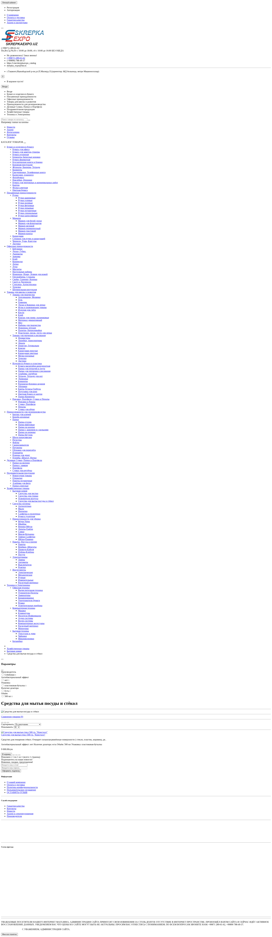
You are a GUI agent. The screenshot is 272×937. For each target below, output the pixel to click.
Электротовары (19, 557)
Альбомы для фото (21, 483)
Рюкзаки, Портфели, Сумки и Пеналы (30, 399)
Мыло (21, 509)
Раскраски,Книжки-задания (31, 384)
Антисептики (24, 506)
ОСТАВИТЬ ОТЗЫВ (17, 792)
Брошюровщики (26, 598)
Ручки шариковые (27, 198)
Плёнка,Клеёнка (26, 552)
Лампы (21, 559)
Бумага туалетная (26, 516)
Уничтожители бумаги (29, 600)
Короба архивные (20, 417)
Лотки (15, 264)
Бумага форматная (21, 159)
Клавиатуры (24, 613)
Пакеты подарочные (22, 480)
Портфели (17, 468)
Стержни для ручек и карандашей (28, 238)
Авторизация (13, 10)
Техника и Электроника (18, 585)
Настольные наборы (22, 272)
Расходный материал (28, 582)
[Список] (5, 722)
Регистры (17, 440)
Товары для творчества (23, 294)
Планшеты (17, 452)
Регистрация (13, 7)
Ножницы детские (27, 328)
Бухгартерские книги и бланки (27, 162)
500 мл (8, 696)
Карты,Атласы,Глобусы (29, 389)
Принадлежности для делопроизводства (26, 412)
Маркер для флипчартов (30, 223)
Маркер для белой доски (30, 221)
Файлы (15, 442)
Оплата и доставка (16, 17)
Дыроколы (17, 254)
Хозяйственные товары (18, 488)
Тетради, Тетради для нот (30, 376)
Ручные (22, 577)
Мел (20, 322)
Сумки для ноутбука (22, 470)
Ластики (16, 243)
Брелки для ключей (21, 414)
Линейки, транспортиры (30, 340)
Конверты (17, 170)
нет (6, 680)
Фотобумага (18, 177)
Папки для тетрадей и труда (31, 368)
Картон (16, 185)
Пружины (17, 447)
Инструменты (19, 570)
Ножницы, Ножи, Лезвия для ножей (30, 274)
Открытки (17, 478)
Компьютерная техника (23, 608)
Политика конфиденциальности (22, 787)
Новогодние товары (22, 475)
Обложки (22, 386)
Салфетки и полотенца (29, 514)
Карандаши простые (28, 351)
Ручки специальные (27, 213)
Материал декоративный (30, 320)
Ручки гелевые (25, 200)
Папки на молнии (21, 463)
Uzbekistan (10, 675)
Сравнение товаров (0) (12, 716)
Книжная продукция (22, 165)
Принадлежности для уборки (26, 519)
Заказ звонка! (22, 55)
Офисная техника (20, 587)
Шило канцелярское (22, 437)
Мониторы (23, 628)
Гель (20, 300)
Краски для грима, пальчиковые (33, 317)
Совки (21, 531)
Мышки (22, 610)
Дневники (23, 379)
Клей (14, 259)
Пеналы (22, 407)
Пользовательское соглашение (21, 790)
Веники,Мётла (25, 526)
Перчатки (22, 511)
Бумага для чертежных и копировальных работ (35, 182)
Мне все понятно (9, 934)
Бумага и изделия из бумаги (20, 147)
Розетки (22, 567)
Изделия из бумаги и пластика (27, 363)
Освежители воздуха (28, 498)
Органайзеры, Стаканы (23, 277)
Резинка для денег (21, 455)
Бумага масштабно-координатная (34, 366)
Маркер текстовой (27, 231)
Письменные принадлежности (21, 193)
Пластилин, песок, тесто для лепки (35, 333)
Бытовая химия (19, 491)
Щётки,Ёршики (25, 539)
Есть (7, 691)
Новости (11, 127)
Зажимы (16, 256)
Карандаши (18, 236)
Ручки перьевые (26, 208)
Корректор (17, 261)
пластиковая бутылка (15, 685)
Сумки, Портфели (27, 404)
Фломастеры (24, 338)
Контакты (11, 134)
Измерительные (25, 580)
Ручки (15, 195)
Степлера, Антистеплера (24, 284)
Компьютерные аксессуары (31, 623)
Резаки (21, 603)
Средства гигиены (21, 503)
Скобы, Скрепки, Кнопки (24, 279)
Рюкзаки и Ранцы (26, 401)
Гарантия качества (16, 20)
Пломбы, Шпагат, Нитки (24, 458)
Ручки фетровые (26, 205)
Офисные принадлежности (20, 246)
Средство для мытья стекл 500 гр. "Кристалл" (23, 735)
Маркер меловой (26, 226)
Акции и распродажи (17, 22)
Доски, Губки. (19, 251)
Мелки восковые (26, 356)
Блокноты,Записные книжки (26, 157)
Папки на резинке (27, 432)
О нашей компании (16, 782)
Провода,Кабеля (26, 549)
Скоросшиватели (20, 445)
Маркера (16, 218)
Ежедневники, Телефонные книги (29, 172)
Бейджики (17, 249)
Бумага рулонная (20, 154)
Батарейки (17, 641)
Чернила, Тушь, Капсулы (24, 241)
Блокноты (23, 381)
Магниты (17, 269)
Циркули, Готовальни (28, 345)
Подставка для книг (27, 391)
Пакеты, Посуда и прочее (24, 542)
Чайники (22, 636)
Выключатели (25, 565)
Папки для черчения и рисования (34, 371)
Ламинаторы (24, 595)
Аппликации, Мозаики (29, 297)
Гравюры (22, 302)
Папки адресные (20, 486)
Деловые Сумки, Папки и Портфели (24, 460)
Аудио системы (25, 618)
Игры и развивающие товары (32, 307)
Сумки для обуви (26, 409)
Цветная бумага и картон (30, 394)
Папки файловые (26, 424)
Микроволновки (26, 638)
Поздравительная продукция (21, 473)
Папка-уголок (25, 422)
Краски (21, 348)
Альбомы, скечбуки (27, 373)
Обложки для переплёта (24, 450)
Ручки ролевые (25, 203)
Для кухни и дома (26, 633)
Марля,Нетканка (26, 534)
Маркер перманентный (29, 228)
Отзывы (11, 137)
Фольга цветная (20, 187)
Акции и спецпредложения (20, 813)
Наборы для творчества (29, 325)
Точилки (16, 287)
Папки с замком (20, 465)
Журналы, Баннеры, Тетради (26, 167)
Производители (14, 816)
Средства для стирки (28, 496)
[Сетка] (2, 722)
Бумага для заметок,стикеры (26, 152)
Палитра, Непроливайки (30, 330)
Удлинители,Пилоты (28, 593)
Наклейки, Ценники (22, 180)
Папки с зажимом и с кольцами (33, 430)
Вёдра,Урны (24, 521)
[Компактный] (8, 722)
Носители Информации (29, 616)
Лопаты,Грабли (25, 529)
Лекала (21, 343)
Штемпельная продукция (24, 289)
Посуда (21, 554)
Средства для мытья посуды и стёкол (36, 501)
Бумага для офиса (20, 149)
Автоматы (23, 562)
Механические (25, 575)
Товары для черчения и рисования (29, 335)
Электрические (25, 572)
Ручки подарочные (27, 210)
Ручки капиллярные (28, 215)
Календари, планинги (23, 175)
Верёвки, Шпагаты (27, 547)
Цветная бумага (20, 190)
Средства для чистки (28, 493)
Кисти (21, 312)
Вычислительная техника (30, 590)
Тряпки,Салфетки (26, 537)
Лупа (14, 266)
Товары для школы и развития (21, 292)
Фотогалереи (13, 132)
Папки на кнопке (26, 427)
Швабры (22, 524)
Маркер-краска (25, 233)
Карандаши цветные (28, 353)
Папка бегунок (25, 435)
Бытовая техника (20, 631)
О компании (13, 15)
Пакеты (22, 544)
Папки (15, 419)
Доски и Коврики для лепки (31, 305)
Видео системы (25, 621)
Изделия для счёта (27, 310)
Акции (10, 129)
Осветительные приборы (30, 605)
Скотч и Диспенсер (21, 282)
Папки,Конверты (26, 396)
